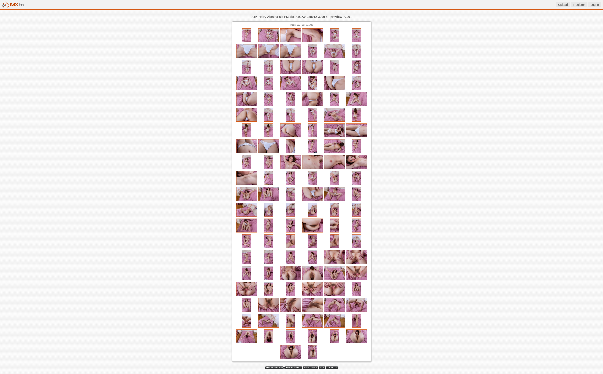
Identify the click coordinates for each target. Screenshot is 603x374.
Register (579, 4)
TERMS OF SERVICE (293, 368)
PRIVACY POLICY (310, 368)
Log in (594, 4)
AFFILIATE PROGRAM (274, 368)
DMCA (322, 368)
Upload (563, 4)
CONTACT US (332, 368)
